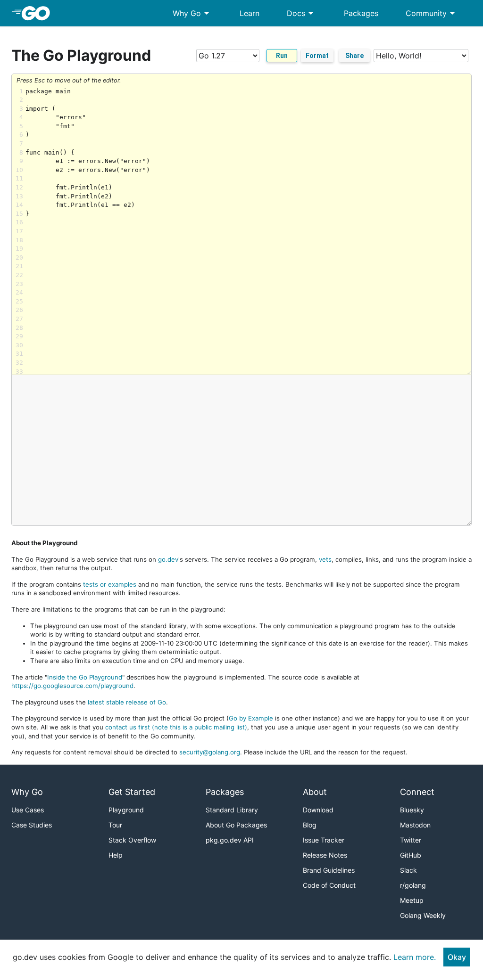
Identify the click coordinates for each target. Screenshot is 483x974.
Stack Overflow (132, 840)
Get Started (131, 792)
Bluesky (412, 810)
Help (115, 855)
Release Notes (325, 855)
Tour (115, 825)
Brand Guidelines (329, 870)
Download (318, 810)
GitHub (410, 855)
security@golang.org (209, 752)
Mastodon (415, 825)
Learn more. (414, 957)
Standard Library (232, 810)
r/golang (413, 885)
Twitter (410, 840)
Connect (417, 792)
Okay (457, 957)
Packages (361, 13)
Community (432, 13)
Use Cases (27, 810)
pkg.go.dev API (230, 840)
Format (317, 55)
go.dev (168, 559)
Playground (126, 810)
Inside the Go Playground (84, 677)
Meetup (412, 900)
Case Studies (31, 825)
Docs (301, 13)
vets (325, 559)
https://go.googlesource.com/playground (72, 685)
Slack (408, 870)
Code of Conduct (329, 885)
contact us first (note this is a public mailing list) (176, 727)
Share (354, 55)
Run (282, 55)
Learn (249, 13)
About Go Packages (236, 825)
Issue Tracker (323, 840)
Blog (309, 825)
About (315, 792)
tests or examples (109, 584)
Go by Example (251, 718)
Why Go (192, 13)
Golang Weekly (423, 915)
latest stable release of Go (127, 702)
